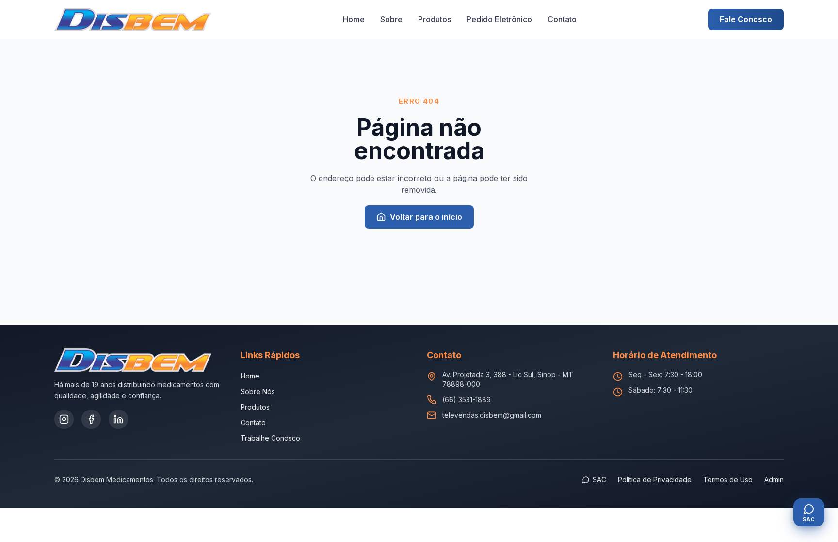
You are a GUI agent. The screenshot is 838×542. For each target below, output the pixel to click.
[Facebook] (91, 419)
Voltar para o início (426, 217)
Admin (774, 480)
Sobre (391, 19)
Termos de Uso (728, 480)
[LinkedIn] (118, 419)
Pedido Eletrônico (499, 19)
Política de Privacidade (655, 480)
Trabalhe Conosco (270, 438)
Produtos (434, 19)
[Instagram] (64, 419)
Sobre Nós (258, 391)
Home (354, 19)
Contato (562, 19)
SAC (599, 480)
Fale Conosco (746, 19)
